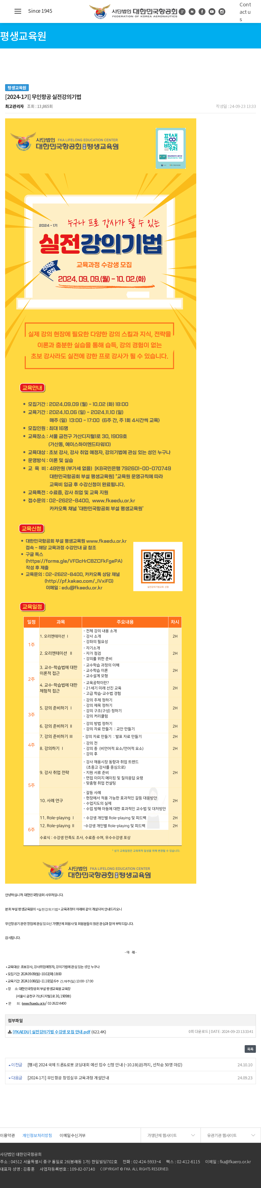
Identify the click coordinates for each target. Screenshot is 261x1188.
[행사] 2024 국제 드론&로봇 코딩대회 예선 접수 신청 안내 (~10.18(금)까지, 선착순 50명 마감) (105, 1064)
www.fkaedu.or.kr (33, 1003)
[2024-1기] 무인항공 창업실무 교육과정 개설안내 (68, 1077)
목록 (250, 1049)
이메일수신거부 (73, 1135)
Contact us (245, 12)
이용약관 (7, 1135)
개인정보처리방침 (37, 1135)
